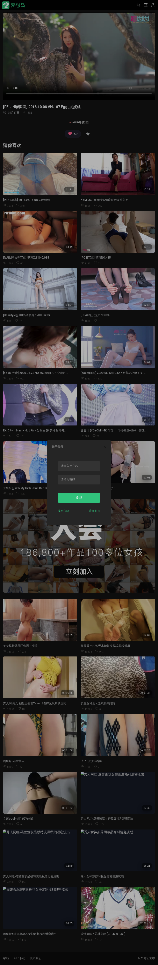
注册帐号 (94, 511)
